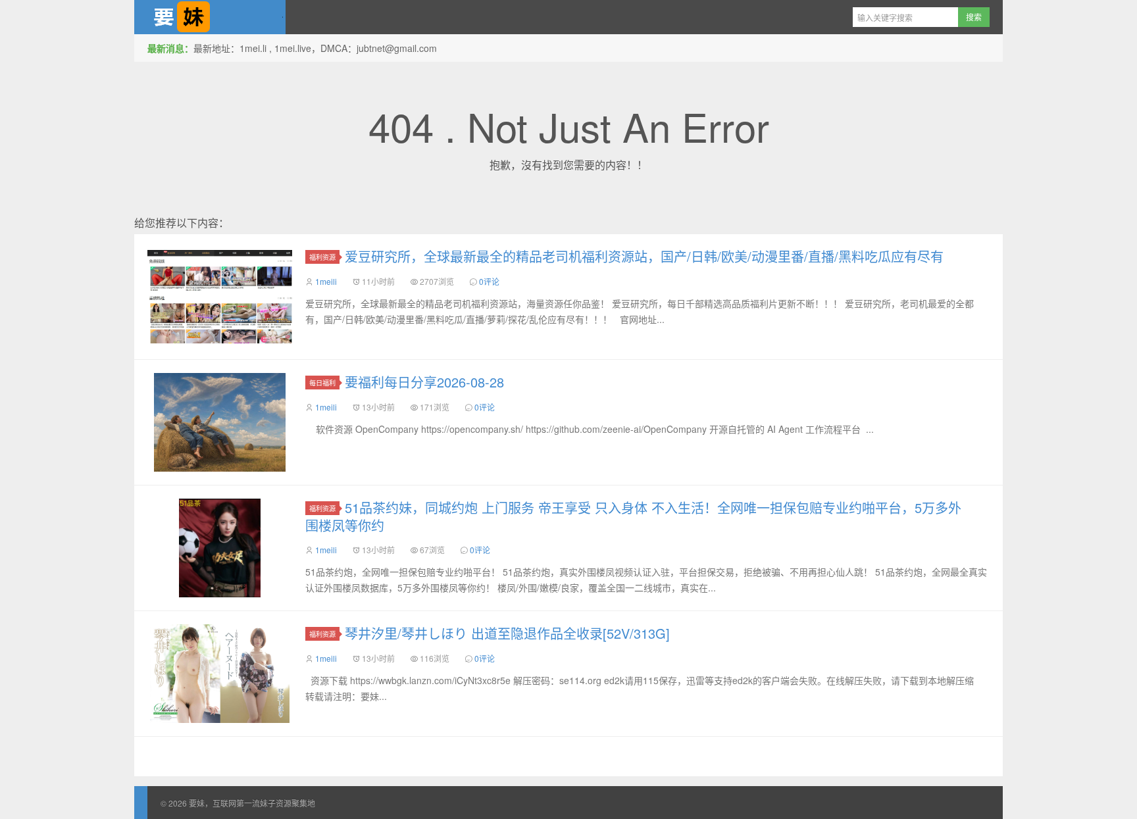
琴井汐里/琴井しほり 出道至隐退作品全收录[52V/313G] (507, 633)
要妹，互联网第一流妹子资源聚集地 (210, 17)
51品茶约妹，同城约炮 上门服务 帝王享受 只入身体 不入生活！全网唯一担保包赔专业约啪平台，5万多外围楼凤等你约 (633, 516)
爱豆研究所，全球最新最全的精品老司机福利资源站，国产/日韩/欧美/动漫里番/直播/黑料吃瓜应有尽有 (644, 256)
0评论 (489, 281)
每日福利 (322, 382)
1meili (326, 281)
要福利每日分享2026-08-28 (424, 381)
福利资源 (322, 257)
